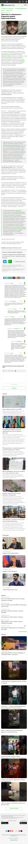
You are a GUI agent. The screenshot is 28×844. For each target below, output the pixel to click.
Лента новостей (9, 10)
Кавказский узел (11, 51)
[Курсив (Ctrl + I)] (6, 371)
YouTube (17, 227)
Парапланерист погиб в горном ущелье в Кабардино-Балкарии (12, 622)
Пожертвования (24, 820)
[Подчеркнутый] (9, 371)
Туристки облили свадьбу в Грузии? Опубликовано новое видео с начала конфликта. (14, 757)
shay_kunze (16, 328)
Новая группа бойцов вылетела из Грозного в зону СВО (13, 628)
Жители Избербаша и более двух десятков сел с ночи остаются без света (14, 472)
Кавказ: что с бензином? (8, 8)
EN (4, 1)
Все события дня (23, 631)
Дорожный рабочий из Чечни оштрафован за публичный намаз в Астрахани (13, 653)
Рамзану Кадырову (18, 155)
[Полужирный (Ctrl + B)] (3, 371)
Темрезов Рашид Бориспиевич (10, 553)
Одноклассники (21, 228)
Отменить (14, 388)
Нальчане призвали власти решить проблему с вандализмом (12, 494)
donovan (12, 316)
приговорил (22, 60)
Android (6, 216)
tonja (12, 353)
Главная (2, 10)
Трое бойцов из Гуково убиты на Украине (12, 617)
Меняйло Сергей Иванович (10, 571)
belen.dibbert (13, 301)
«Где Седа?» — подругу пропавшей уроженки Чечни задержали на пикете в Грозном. (13, 707)
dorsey (12, 283)
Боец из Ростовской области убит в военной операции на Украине (12, 599)
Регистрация (14, 384)
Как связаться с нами (12, 820)
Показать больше (14, 808)
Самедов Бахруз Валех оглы (10, 589)
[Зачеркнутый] (12, 371)
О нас (2, 820)
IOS (9, 216)
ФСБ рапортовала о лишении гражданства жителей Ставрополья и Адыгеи (14, 448)
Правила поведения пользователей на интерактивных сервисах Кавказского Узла (14, 835)
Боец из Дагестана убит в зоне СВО (12, 409)
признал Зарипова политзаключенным (11, 145)
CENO (21, 212)
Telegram (18, 210)
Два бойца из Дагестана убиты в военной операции (12, 611)
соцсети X (6, 225)
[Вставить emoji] (15, 371)
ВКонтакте (14, 228)
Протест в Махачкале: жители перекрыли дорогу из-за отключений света (12, 731)
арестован (7, 54)
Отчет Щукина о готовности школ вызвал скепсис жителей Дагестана (14, 520)
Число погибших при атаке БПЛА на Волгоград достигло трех (13, 605)
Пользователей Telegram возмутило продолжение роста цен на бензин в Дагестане (12, 431)
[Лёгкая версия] (7, 1)
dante (15, 308)
